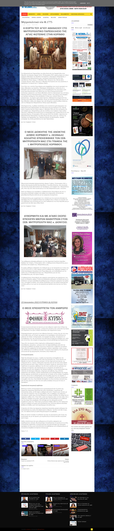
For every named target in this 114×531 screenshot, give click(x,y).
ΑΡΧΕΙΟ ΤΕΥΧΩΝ (62, 17)
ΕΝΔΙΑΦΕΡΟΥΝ (65, 14)
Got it (88, 3)
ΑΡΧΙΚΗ (24, 14)
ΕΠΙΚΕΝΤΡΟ (32, 14)
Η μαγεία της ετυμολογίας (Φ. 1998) (44, 452)
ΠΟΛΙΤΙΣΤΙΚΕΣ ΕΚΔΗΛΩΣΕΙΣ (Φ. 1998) (60, 452)
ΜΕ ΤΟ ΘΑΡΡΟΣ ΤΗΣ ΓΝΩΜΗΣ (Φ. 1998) (34, 498)
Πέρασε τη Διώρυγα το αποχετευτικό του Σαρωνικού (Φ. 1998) (36, 513)
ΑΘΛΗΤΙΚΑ (46, 17)
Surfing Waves (91, 174)
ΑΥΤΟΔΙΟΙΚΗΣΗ (54, 14)
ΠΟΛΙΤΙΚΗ (45, 14)
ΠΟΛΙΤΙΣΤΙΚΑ (26, 17)
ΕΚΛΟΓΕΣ (53, 17)
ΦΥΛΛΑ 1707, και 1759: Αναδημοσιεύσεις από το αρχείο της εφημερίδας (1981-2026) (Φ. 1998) (36, 506)
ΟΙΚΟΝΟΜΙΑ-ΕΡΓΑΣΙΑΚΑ (77, 14)
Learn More (83, 3)
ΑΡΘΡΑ (39, 14)
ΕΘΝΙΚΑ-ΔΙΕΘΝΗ (36, 17)
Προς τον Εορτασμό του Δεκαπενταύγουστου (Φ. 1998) (28, 452)
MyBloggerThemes (40, 529)
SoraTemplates (28, 529)
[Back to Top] (92, 529)
